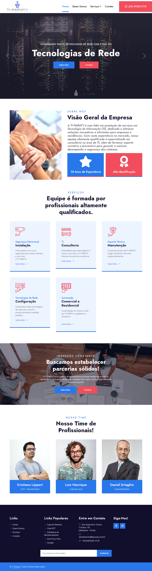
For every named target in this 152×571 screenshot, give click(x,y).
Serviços (94, 6)
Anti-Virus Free (53, 539)
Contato (109, 6)
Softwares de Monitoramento (51, 533)
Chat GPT (51, 528)
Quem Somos (79, 6)
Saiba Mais (65, 65)
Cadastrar (104, 553)
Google (50, 542)
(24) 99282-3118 (137, 6)
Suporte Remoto (54, 524)
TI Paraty (16, 566)
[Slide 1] (74, 94)
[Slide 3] (77, 94)
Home (65, 6)
